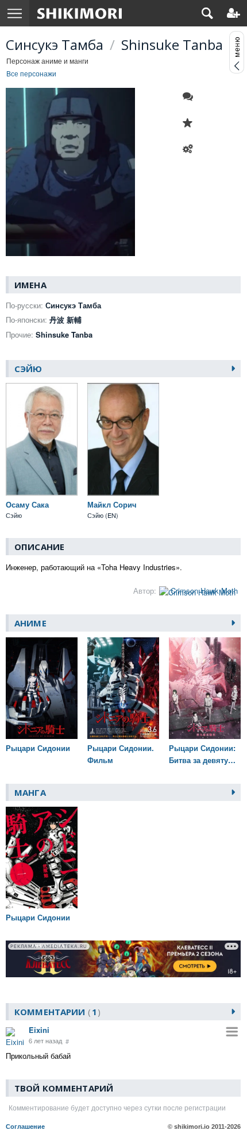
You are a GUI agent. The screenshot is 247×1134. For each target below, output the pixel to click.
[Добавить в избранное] (190, 122)
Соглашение (25, 1126)
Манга (30, 792)
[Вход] (233, 13)
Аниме (30, 623)
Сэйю (28, 368)
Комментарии (55, 1011)
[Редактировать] (190, 149)
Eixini (39, 1029)
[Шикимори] (79, 13)
